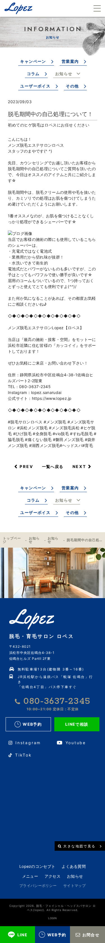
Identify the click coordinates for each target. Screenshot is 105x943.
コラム (33, 73)
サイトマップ (74, 885)
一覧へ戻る (53, 466)
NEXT (79, 466)
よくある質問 (74, 866)
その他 (72, 86)
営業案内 (70, 61)
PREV (26, 466)
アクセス (52, 876)
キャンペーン (33, 61)
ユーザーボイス (35, 86)
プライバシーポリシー (38, 885)
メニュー (30, 876)
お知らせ (64, 73)
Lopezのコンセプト (37, 866)
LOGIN (52, 918)
